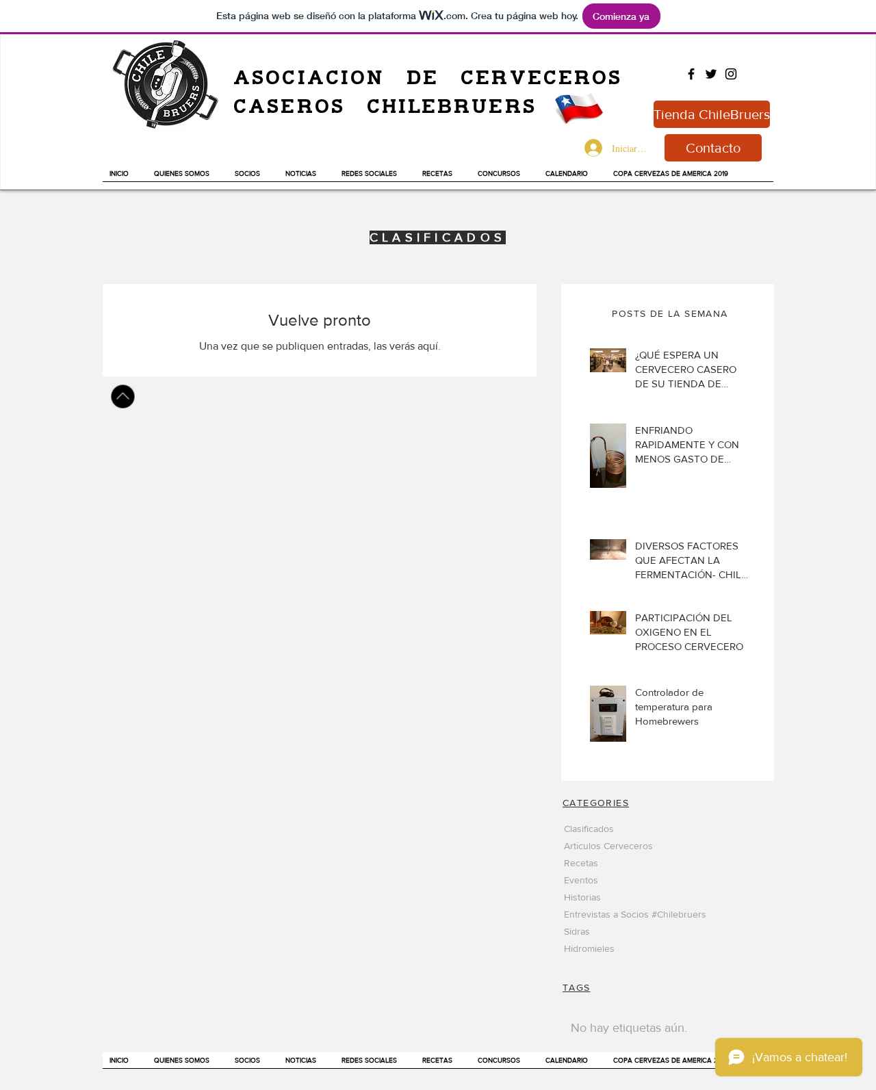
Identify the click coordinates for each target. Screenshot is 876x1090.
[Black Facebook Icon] (691, 73)
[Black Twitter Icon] (711, 73)
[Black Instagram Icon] (730, 73)
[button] (307, 178)
